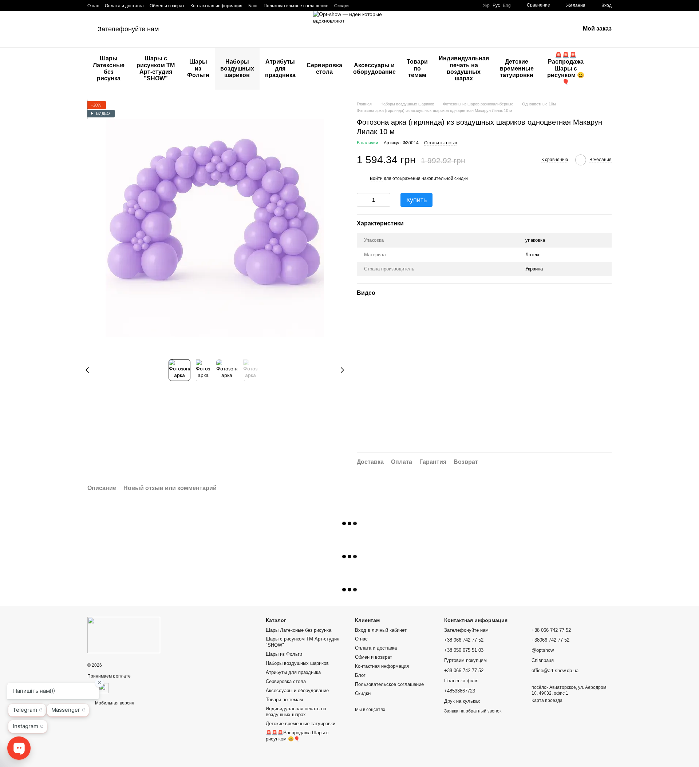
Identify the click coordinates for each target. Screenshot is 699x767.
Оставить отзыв (440, 142)
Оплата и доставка (124, 5)
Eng (507, 5)
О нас (93, 5)
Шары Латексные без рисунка (109, 68)
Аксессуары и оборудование (374, 68)
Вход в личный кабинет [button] (381, 630)
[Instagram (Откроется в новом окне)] (359, 5)
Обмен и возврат (167, 5)
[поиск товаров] (606, 69)
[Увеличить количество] (385, 199)
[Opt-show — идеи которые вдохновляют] (123, 635)
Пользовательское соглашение (296, 5)
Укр (486, 5)
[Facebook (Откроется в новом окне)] (368, 5)
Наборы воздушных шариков (237, 68)
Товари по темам (417, 68)
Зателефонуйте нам (128, 29)
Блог (253, 5)
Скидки (341, 5)
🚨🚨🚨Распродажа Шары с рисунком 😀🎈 (565, 68)
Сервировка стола (324, 68)
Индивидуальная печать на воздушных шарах (464, 68)
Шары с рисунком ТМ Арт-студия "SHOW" (156, 68)
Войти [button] (376, 178)
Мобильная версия (114, 703)
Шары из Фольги (198, 68)
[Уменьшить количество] (362, 199)
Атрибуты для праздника (280, 68)
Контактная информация (216, 5)
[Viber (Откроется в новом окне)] (385, 5)
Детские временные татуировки (517, 68)
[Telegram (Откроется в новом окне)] (376, 5)
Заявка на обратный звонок (472, 711)
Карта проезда (547, 700)
